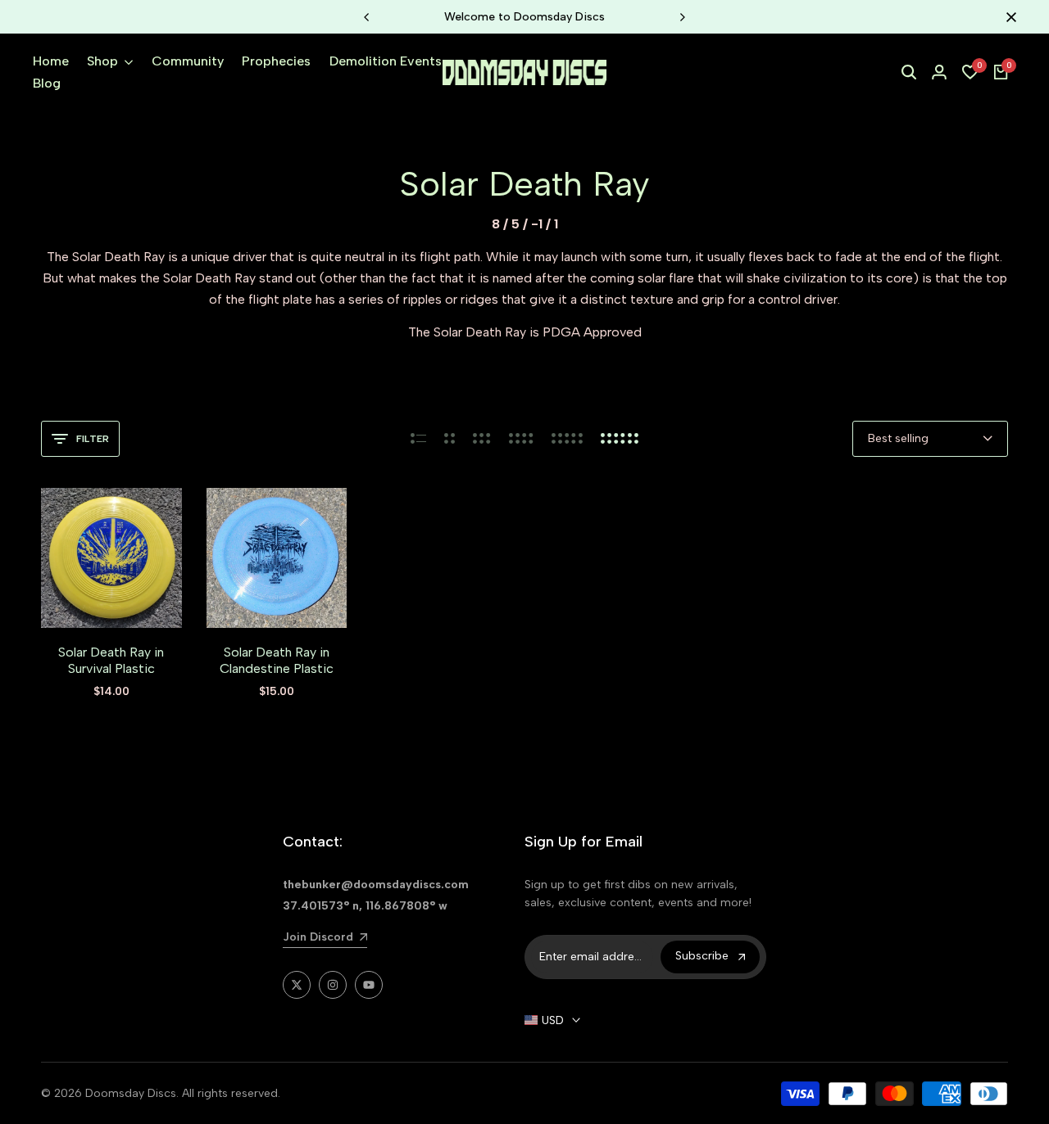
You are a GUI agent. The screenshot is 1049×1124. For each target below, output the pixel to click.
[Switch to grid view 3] (482, 439)
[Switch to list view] (418, 439)
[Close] (1008, 17)
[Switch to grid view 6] (620, 439)
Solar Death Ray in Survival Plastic (111, 659)
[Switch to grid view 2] (449, 439)
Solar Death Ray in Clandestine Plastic (277, 659)
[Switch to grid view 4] (521, 439)
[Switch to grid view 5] (567, 439)
